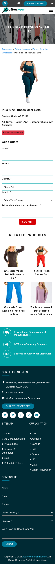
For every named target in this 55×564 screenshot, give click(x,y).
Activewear (7, 49)
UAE (34, 449)
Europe (35, 454)
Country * (6, 192)
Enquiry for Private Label (13, 132)
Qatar (34, 464)
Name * (5, 148)
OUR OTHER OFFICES (18, 406)
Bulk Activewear (22, 49)
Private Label (10, 444)
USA (34, 433)
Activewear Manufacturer (34, 556)
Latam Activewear (41, 470)
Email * (5, 163)
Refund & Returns (13, 463)
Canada (35, 444)
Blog (6, 458)
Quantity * (6, 179)
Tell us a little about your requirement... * (21, 205)
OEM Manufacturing (14, 438)
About (6, 433)
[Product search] (5, 3)
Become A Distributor (8, 451)
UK (33, 459)
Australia (36, 438)
